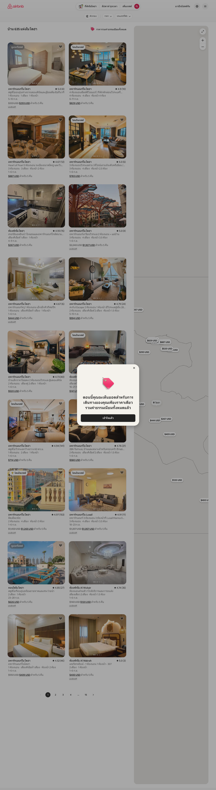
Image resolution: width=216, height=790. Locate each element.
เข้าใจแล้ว (108, 418)
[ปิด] (134, 368)
